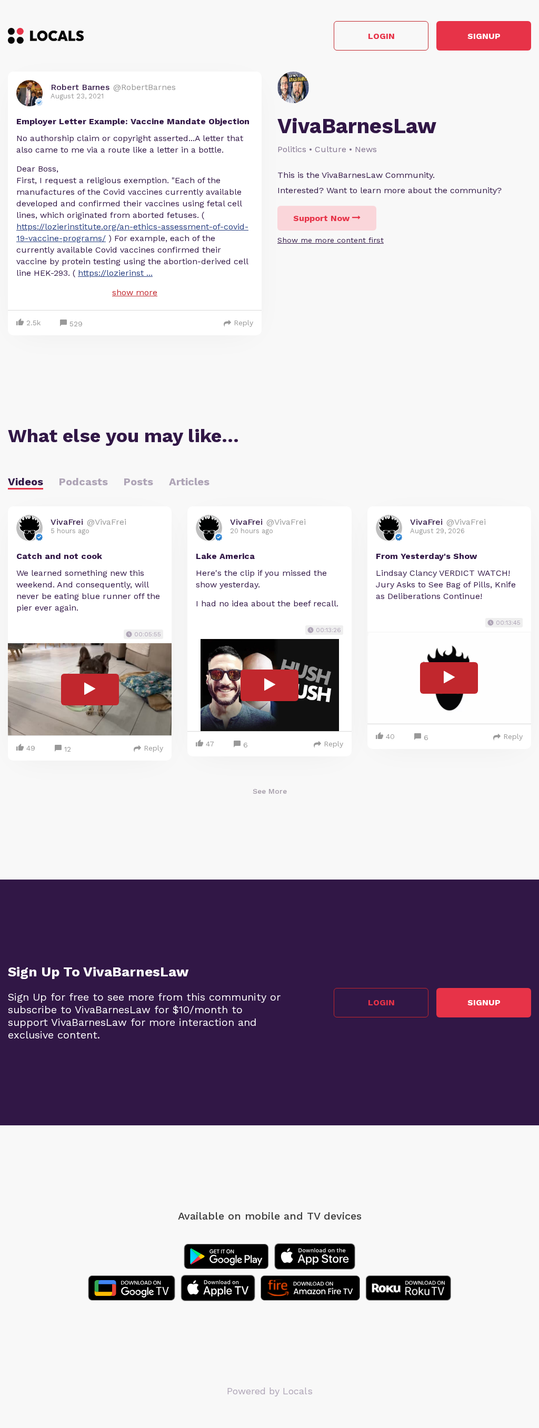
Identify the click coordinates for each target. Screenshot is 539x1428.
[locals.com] (46, 36)
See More (270, 791)
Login (381, 36)
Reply (243, 322)
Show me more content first (330, 240)
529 (76, 323)
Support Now (321, 218)
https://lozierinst (115, 273)
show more (134, 292)
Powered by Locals (270, 1390)
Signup (484, 36)
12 (67, 749)
